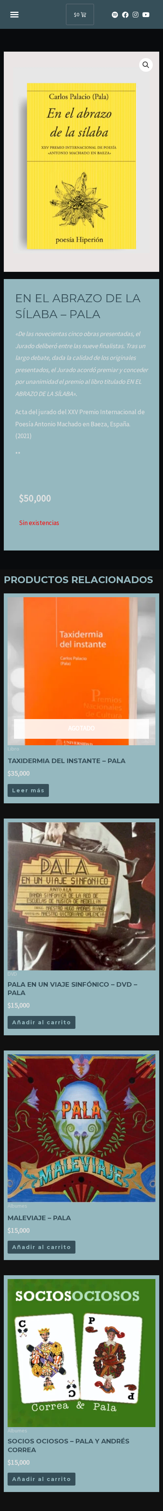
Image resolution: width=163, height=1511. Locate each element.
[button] (14, 14)
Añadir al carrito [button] (41, 1022)
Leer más (28, 790)
